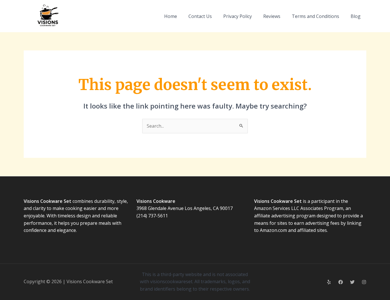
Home (170, 16)
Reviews (271, 16)
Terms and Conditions (315, 16)
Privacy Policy (237, 16)
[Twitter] (352, 282)
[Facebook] (340, 282)
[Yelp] (329, 282)
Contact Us (200, 16)
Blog (356, 16)
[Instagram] (364, 282)
